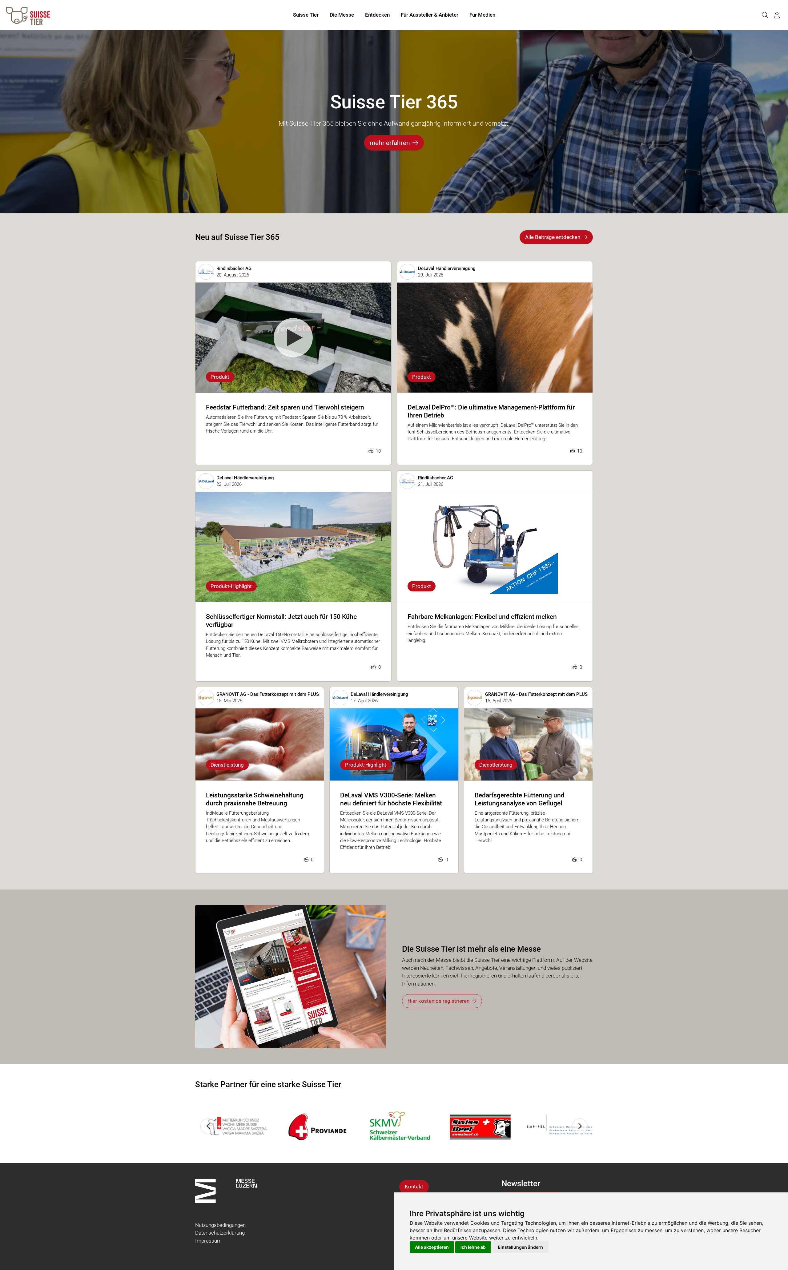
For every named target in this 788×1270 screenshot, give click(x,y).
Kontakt (414, 1186)
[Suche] (765, 15)
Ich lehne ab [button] (473, 1247)
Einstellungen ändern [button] (520, 1247)
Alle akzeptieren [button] (432, 1247)
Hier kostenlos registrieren (438, 1001)
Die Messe (342, 15)
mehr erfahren (390, 143)
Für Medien (482, 15)
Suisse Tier (306, 15)
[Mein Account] (777, 15)
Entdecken (377, 15)
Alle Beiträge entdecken (552, 237)
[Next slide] (580, 1126)
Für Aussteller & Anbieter (429, 15)
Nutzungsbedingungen (220, 1225)
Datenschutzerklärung (220, 1233)
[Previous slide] (208, 1126)
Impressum (208, 1241)
